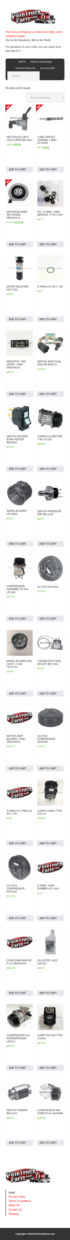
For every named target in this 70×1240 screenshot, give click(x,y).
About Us (14, 1205)
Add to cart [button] (17, 169)
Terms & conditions (20, 1201)
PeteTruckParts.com (44, 1233)
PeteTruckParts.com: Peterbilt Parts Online (35, 16)
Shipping (14, 1214)
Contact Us (15, 1209)
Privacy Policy (17, 1196)
